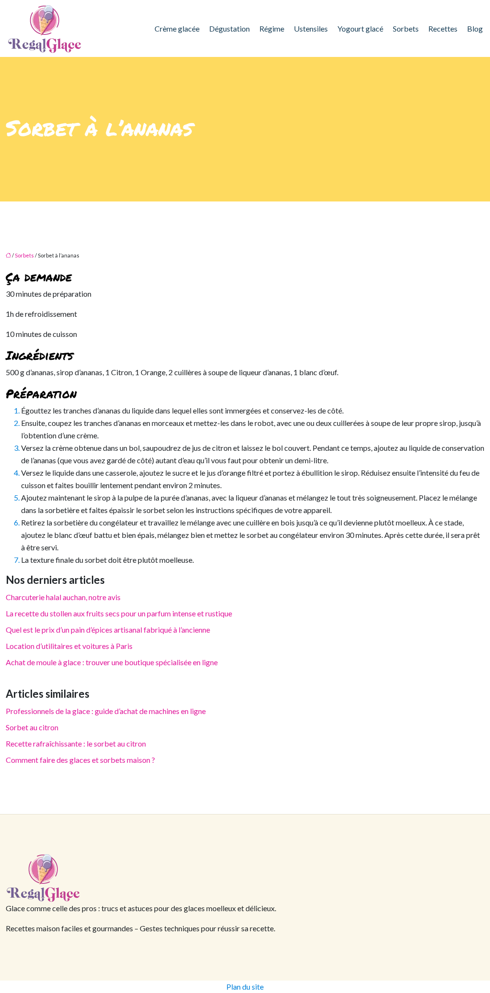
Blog (475, 28)
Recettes (442, 28)
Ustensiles (311, 28)
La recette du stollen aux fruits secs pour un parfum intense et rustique (119, 613)
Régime (271, 28)
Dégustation (229, 28)
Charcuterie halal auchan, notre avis (63, 597)
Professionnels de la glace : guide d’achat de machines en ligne (106, 710)
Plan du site (245, 986)
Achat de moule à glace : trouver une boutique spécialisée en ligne (112, 662)
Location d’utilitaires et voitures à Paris (69, 645)
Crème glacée (177, 28)
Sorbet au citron (32, 727)
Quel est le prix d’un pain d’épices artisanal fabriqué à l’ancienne (108, 629)
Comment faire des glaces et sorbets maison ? (80, 759)
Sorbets (406, 28)
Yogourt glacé (360, 28)
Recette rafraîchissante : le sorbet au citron (76, 743)
